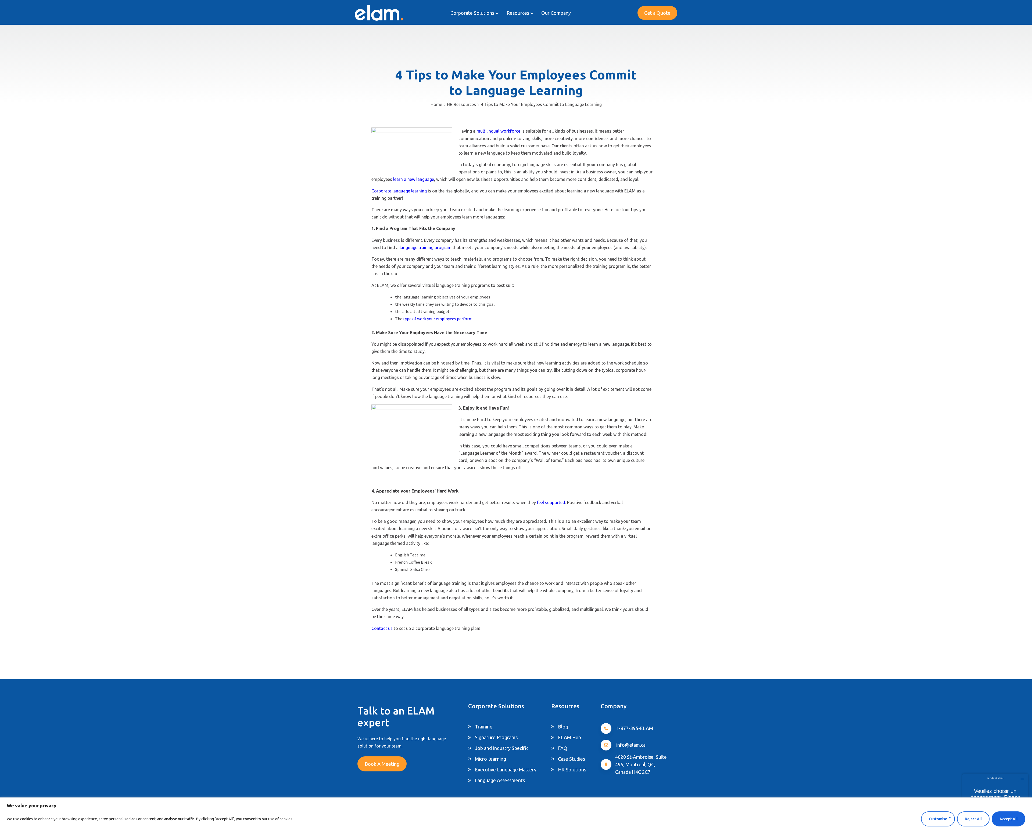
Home (436, 104)
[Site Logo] (379, 12)
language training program (426, 247)
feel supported (550, 502)
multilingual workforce (498, 131)
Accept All (1008, 819)
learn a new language (413, 179)
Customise (938, 819)
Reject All (973, 819)
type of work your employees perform (437, 318)
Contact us (382, 628)
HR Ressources (461, 104)
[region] (516, 814)
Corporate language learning (399, 190)
